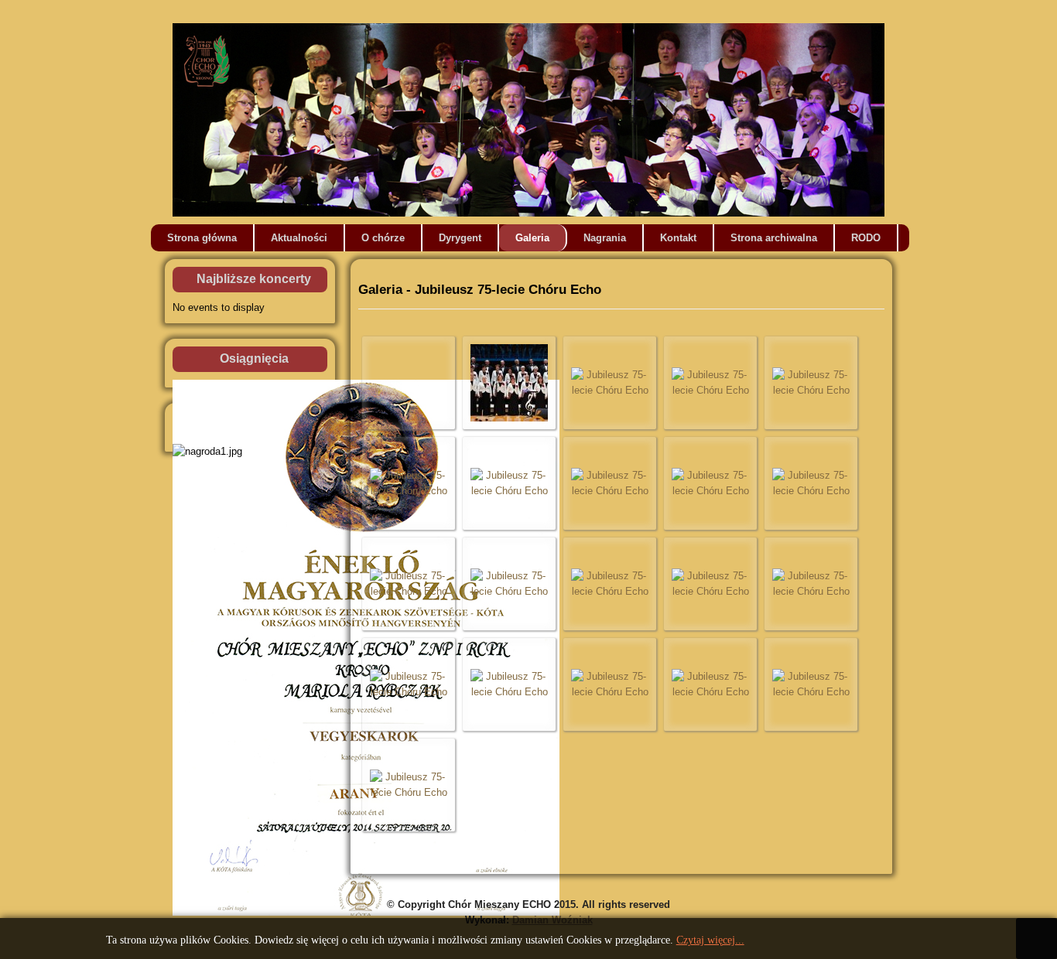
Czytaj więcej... (710, 940)
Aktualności (299, 238)
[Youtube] (1043, 191)
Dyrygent (460, 238)
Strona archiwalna (773, 238)
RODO (866, 238)
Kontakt (678, 238)
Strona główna (202, 238)
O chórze (383, 238)
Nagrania (604, 238)
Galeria (532, 238)
